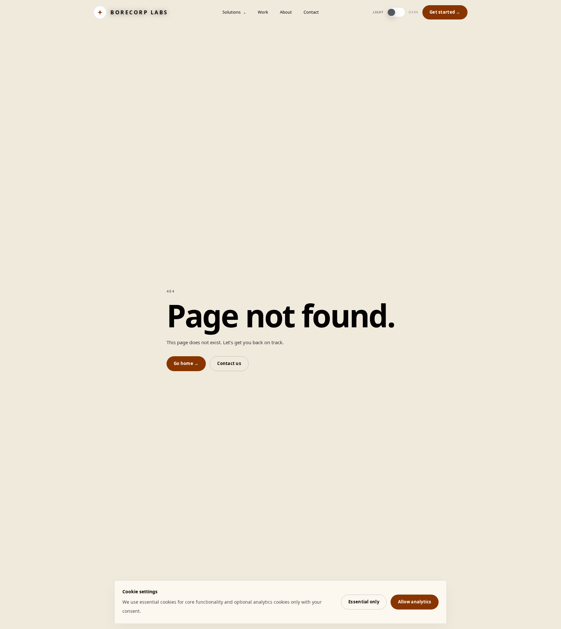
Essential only (363, 602)
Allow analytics (414, 602)
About (286, 12)
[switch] (396, 12)
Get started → (445, 12)
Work (263, 12)
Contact (311, 12)
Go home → (186, 363)
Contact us (229, 363)
